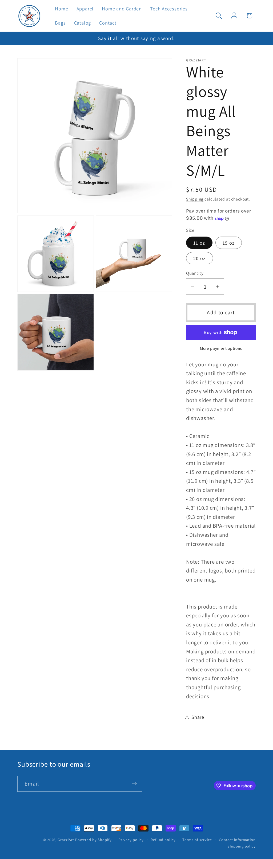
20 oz (199, 258)
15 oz (229, 243)
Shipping (194, 199)
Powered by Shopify (93, 839)
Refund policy (163, 839)
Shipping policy (241, 846)
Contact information (237, 839)
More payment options (221, 348)
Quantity (194, 273)
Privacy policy (131, 839)
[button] (219, 15)
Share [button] (197, 717)
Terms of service (197, 839)
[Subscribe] (134, 784)
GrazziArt (66, 839)
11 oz (199, 243)
